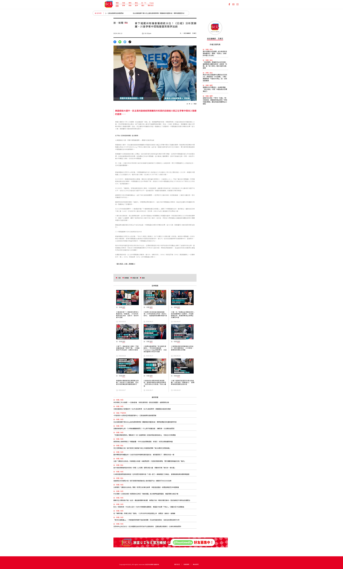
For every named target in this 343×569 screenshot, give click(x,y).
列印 (195, 104)
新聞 (117, 5)
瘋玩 (136, 3)
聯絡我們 (196, 564)
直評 (136, 5)
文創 (123, 3)
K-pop (152, 3)
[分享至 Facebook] (114, 42)
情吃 (130, 3)
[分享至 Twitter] (124, 42)
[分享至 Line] (119, 42)
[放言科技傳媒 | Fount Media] (109, 4)
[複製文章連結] (129, 42)
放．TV (143, 3)
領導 (123, 5)
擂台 (142, 5)
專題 (117, 3)
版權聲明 (186, 564)
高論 (130, 5)
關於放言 (151, 5)
